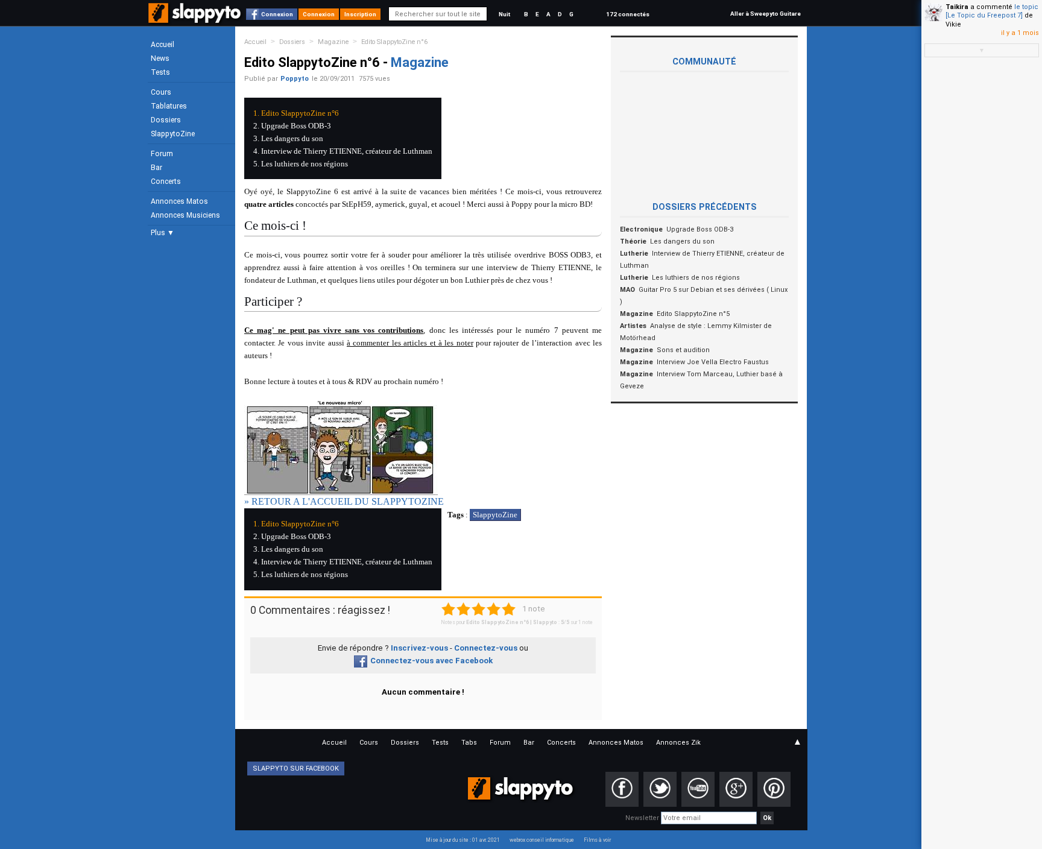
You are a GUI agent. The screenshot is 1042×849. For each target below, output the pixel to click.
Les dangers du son (292, 138)
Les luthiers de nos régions (304, 163)
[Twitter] (660, 789)
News (160, 58)
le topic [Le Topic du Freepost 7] (992, 11)
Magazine (333, 42)
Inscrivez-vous (419, 647)
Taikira (957, 7)
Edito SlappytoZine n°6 (394, 42)
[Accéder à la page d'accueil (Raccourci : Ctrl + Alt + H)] (195, 19)
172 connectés (627, 14)
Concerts (166, 181)
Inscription (360, 14)
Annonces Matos (179, 201)
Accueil (162, 44)
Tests (160, 72)
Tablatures (169, 106)
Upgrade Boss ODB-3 (296, 125)
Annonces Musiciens (185, 215)
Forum (162, 154)
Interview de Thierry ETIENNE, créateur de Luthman (346, 151)
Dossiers (166, 120)
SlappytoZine (173, 134)
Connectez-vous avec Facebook (431, 660)
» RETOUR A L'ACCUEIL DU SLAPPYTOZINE (344, 501)
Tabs (469, 742)
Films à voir (597, 840)
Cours (161, 92)
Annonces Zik (678, 742)
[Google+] (736, 789)
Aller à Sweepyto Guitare (765, 13)
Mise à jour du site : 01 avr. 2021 (463, 840)
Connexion (277, 14)
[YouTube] (698, 789)
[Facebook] (622, 789)
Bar (156, 167)
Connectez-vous (485, 647)
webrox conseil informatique (542, 840)
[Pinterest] (774, 789)
